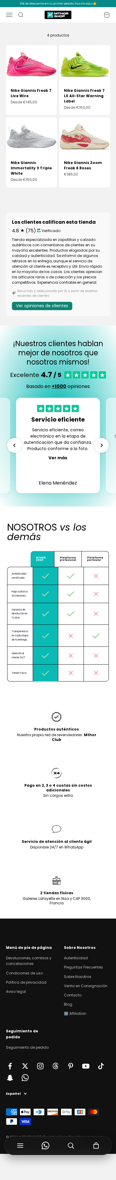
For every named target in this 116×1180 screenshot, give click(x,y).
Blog (68, 1004)
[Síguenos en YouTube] (86, 1066)
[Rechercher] (70, 1145)
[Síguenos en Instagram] (40, 1066)
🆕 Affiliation (75, 1013)
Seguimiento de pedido (27, 1047)
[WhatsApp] (45, 1145)
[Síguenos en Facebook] (10, 1066)
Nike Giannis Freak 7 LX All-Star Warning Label (84, 96)
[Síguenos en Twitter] (25, 1066)
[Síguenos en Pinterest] (71, 1066)
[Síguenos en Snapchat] (10, 1078)
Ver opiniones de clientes (42, 306)
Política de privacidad (26, 982)
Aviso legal (16, 991)
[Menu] (20, 1145)
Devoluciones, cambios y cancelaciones (28, 960)
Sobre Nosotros (77, 976)
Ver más (57, 458)
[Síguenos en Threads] (55, 1066)
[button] (14, 445)
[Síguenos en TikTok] (101, 1066)
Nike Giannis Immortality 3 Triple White (31, 168)
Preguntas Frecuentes (83, 967)
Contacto (72, 995)
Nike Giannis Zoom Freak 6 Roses (83, 165)
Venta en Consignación (85, 985)
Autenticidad (76, 957)
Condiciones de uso (24, 973)
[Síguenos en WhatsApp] (25, 1078)
